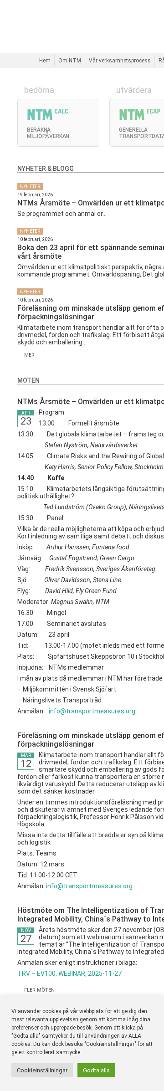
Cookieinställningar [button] (42, 1070)
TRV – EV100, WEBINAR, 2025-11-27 (69, 973)
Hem (45, 60)
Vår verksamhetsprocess (120, 60)
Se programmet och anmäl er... (62, 213)
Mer (28, 355)
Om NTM (69, 60)
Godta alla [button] (96, 1070)
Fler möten (38, 990)
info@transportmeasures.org (92, 711)
